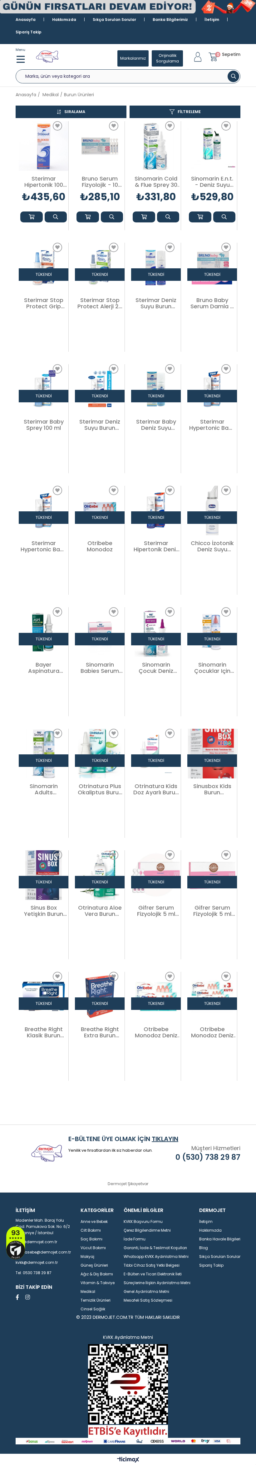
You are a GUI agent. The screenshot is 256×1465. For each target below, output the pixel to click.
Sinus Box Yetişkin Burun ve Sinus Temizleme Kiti (43, 911)
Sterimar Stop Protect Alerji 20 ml (99, 303)
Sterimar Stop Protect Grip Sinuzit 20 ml (43, 303)
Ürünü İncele (56, 216)
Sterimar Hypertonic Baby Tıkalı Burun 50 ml (212, 425)
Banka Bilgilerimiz (170, 19)
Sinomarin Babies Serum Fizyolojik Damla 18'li (100, 668)
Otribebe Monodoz (100, 546)
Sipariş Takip (29, 32)
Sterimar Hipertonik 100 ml (43, 182)
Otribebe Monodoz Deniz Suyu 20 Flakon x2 (156, 1032)
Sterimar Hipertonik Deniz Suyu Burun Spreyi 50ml (156, 546)
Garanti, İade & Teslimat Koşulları (155, 1247)
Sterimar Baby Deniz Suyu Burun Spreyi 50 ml (156, 425)
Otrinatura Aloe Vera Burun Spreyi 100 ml (100, 911)
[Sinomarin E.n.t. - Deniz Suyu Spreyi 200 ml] (212, 146)
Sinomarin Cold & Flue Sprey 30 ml (156, 182)
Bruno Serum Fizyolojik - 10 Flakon (100, 182)
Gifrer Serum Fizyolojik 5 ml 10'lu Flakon (156, 911)
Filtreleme (189, 111)
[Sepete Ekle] (31, 216)
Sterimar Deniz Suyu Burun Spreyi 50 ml (99, 425)
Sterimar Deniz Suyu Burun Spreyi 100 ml (155, 303)
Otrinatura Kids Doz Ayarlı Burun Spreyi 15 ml (156, 789)
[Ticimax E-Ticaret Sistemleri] (128, 1460)
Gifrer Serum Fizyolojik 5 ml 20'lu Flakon (212, 911)
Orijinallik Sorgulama (167, 58)
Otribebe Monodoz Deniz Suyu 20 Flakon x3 (212, 1032)
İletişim (211, 19)
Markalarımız (133, 58)
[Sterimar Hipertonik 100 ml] (43, 146)
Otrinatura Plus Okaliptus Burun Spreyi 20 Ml (100, 789)
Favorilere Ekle (57, 126)
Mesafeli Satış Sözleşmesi (148, 1300)
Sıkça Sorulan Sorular (114, 19)
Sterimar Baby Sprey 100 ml (44, 425)
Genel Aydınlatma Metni (146, 1291)
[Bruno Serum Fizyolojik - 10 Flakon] (100, 146)
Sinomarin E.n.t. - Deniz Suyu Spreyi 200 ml (212, 182)
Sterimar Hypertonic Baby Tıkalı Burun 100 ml (44, 546)
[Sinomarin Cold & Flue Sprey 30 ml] (156, 146)
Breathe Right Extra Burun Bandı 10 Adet (100, 1032)
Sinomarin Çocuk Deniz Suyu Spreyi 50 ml (155, 668)
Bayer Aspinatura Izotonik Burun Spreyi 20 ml (43, 668)
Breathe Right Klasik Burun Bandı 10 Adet (44, 1032)
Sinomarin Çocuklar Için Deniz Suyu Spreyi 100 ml (212, 668)
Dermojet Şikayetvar (128, 1183)
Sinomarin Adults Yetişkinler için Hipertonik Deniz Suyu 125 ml (43, 789)
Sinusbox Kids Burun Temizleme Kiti (212, 789)
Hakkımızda (64, 19)
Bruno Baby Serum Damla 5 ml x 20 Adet (212, 303)
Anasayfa (26, 19)
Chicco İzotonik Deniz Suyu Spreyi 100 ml (212, 546)
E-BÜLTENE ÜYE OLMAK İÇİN (123, 1139)
